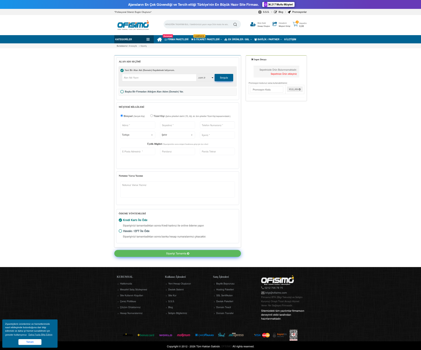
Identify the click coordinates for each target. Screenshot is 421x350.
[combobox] (137, 135)
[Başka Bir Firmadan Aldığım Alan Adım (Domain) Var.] (122, 91)
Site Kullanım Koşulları (131, 295)
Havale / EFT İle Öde (120, 231)
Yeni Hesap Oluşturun (179, 283)
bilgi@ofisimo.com (276, 292)
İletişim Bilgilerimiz (177, 313)
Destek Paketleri (224, 301)
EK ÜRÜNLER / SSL (238, 39)
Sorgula (224, 77)
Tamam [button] (30, 342)
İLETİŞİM (291, 39)
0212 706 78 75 (273, 288)
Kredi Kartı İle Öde (120, 220)
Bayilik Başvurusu (225, 283)
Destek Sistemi (176, 289)
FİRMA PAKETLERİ (176, 39)
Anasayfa (133, 45)
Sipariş (143, 45)
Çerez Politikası (128, 301)
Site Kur (172, 295)
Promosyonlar (299, 11)
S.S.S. (265, 11)
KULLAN (294, 89)
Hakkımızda (126, 283)
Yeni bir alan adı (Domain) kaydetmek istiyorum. (122, 70)
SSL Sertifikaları (224, 295)
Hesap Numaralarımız (131, 313)
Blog (280, 11)
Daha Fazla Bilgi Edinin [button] (40, 334)
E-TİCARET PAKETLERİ (206, 39)
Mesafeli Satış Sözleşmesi (133, 289)
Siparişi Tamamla (176, 253)
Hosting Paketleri (225, 289)
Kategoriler (123, 39)
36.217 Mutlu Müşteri (280, 4)
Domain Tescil (223, 307)
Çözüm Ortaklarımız (130, 307)
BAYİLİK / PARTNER (268, 39)
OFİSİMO (226, 346)
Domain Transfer (225, 313)
